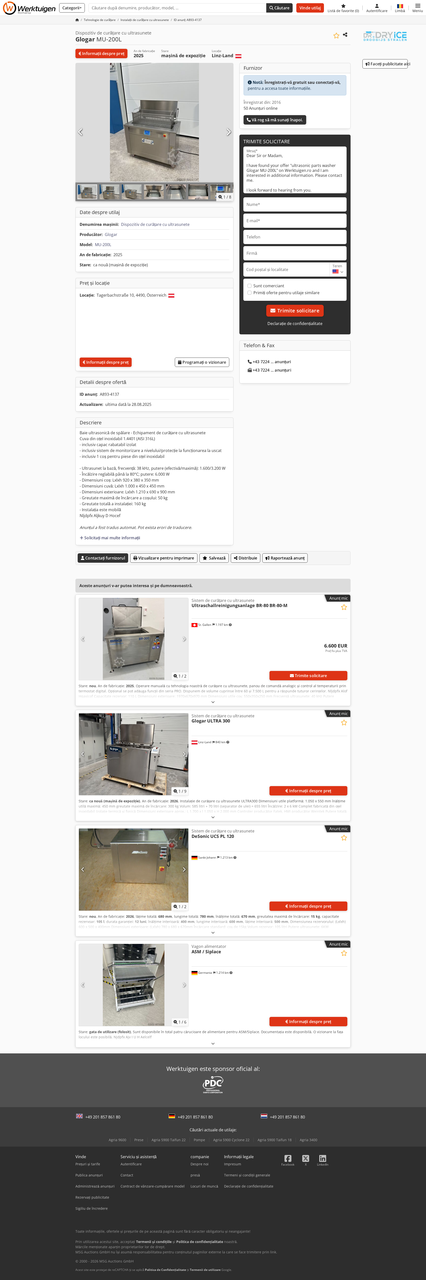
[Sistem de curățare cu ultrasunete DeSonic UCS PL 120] (133, 870)
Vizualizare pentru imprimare (165, 558)
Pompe (199, 1139)
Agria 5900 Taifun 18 (275, 1139)
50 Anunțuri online (261, 108)
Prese (138, 1139)
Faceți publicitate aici (389, 64)
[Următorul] (228, 132)
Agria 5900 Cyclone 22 (231, 1139)
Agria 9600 (117, 1139)
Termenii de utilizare (205, 1270)
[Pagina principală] (77, 20)
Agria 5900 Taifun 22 (169, 1139)
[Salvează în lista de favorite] (336, 35)
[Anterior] (80, 132)
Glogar (111, 234)
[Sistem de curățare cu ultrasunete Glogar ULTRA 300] (133, 754)
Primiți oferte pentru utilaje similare (286, 292)
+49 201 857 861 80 (102, 1117)
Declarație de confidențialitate (294, 323)
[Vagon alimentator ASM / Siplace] (133, 985)
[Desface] (213, 702)
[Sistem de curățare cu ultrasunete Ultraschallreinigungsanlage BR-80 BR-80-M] (133, 639)
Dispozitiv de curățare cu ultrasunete (155, 224)
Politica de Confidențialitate (165, 1270)
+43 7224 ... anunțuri (272, 361)
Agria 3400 (308, 1139)
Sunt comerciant (268, 285)
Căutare (281, 8)
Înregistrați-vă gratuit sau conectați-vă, (303, 82)
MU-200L (103, 244)
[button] (417, 8)
